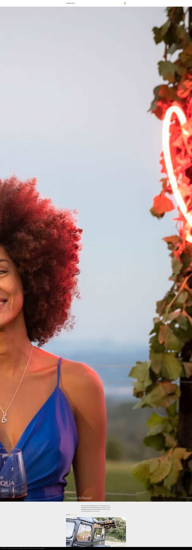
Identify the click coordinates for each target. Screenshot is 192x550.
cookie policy (42, 548)
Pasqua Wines (73, 514)
